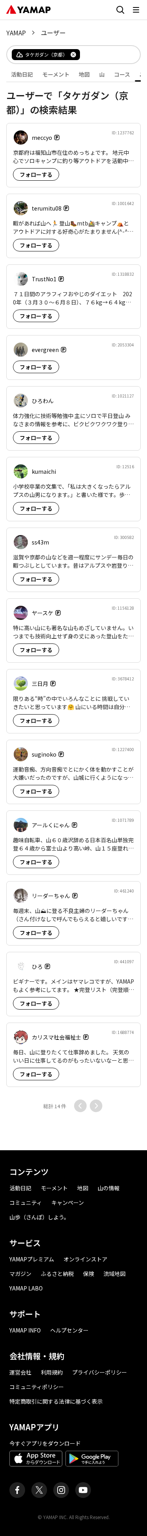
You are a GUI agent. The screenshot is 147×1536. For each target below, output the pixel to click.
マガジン (20, 1274)
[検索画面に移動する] (120, 10)
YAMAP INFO (25, 1330)
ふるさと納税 (57, 1274)
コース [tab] (122, 74)
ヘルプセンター (69, 1330)
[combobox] (104, 54)
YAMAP (16, 32)
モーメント (54, 1188)
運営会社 (20, 1372)
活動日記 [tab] (22, 74)
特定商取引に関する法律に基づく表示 (56, 1401)
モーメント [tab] (55, 74)
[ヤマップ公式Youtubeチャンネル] (83, 1490)
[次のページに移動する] (96, 1106)
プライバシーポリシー (99, 1372)
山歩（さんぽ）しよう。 (39, 1217)
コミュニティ (25, 1202)
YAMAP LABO (26, 1288)
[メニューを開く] (136, 10)
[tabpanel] (73, 597)
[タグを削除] (73, 54)
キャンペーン (67, 1202)
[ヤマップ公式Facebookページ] (17, 1490)
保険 (88, 1274)
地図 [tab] (84, 74)
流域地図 (114, 1274)
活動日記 (20, 1188)
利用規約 (52, 1372)
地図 (82, 1188)
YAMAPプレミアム (31, 1259)
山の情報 (109, 1188)
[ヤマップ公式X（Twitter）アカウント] (39, 1490)
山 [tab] (102, 74)
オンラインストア (85, 1259)
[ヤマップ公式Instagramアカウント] (61, 1490)
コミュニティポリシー (36, 1387)
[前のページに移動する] (80, 1106)
